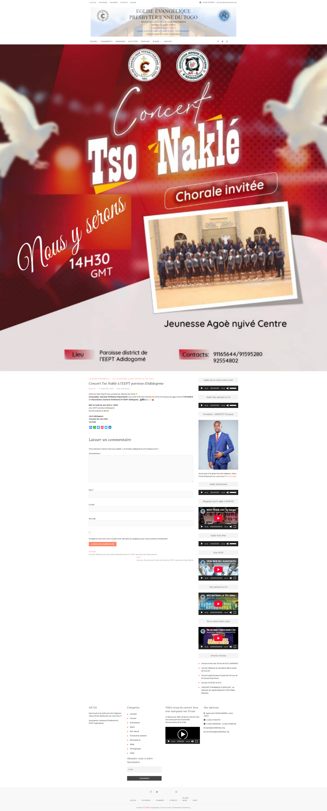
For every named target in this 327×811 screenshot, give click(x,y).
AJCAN (145, 807)
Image (184, 800)
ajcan (130, 379)
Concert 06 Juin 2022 (143, 379)
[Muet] (227, 388)
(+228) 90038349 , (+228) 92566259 (221, 724)
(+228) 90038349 (208, 2)
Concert (93, 379)
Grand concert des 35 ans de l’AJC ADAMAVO (219, 663)
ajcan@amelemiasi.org (227, 2)
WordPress (186, 808)
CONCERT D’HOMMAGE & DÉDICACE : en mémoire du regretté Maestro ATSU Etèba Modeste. (218, 690)
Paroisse (145, 41)
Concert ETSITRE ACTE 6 (211, 683)
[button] (183, 734)
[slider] (233, 388)
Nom (91, 490)
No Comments (124, 389)
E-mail (92, 505)
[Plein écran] (235, 526)
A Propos (124, 2)
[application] (218, 388)
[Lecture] (202, 388)
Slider (132, 744)
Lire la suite (231, 476)
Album (156, 41)
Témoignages (135, 749)
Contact (168, 41)
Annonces (120, 41)
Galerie (133, 2)
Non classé (134, 731)
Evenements (107, 41)
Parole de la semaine (138, 736)
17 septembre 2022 (106, 389)
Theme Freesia (165, 808)
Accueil (93, 2)
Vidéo (132, 753)
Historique (103, 2)
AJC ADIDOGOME (120, 379)
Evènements (103, 379)
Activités (133, 41)
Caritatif (133, 714)
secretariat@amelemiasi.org (217, 732)
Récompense (135, 740)
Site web (92, 519)
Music (132, 727)
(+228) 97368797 (213, 720)
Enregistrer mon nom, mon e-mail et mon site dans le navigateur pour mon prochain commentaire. (128, 539)
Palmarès (114, 2)
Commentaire (95, 453)
